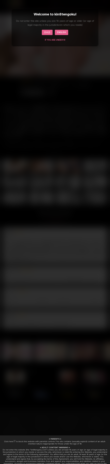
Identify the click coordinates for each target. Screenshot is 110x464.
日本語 (47, 32)
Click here (8, 441)
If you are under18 (55, 40)
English (61, 32)
